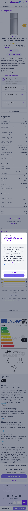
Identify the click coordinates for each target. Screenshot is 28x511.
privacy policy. (16, 262)
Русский (11, 235)
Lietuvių (6, 235)
